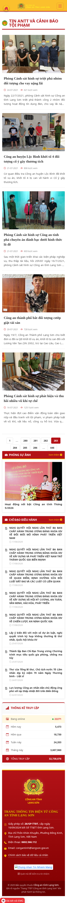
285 (25, 447)
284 (15, 447)
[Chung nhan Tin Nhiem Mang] (33, 866)
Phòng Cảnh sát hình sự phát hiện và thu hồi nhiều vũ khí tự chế (34, 398)
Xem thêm (54, 454)
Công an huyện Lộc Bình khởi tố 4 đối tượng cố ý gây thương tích (31, 159)
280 (25, 440)
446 (52, 447)
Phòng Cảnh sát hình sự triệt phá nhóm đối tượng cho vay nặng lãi (33, 80)
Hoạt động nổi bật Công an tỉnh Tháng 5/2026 (33, 506)
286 (35, 447)
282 (46, 440)
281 (36, 440)
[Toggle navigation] (60, 6)
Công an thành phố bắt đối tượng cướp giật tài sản (32, 320)
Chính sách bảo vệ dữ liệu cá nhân (28, 855)
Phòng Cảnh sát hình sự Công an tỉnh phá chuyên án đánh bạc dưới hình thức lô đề (33, 239)
